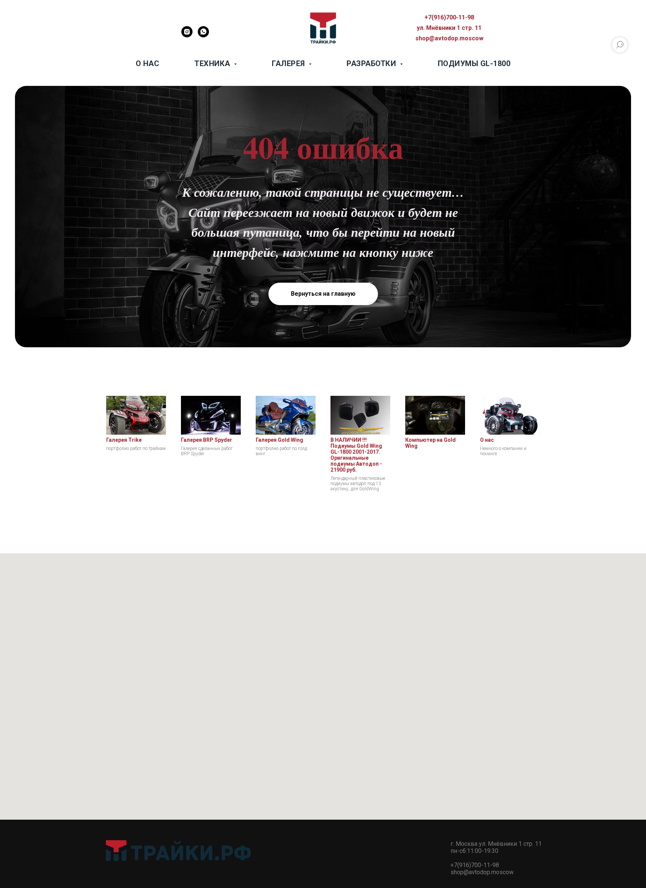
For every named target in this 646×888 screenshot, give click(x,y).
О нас (148, 63)
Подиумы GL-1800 (474, 63)
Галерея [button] (289, 63)
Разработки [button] (372, 63)
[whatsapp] (203, 35)
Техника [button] (213, 63)
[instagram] (187, 35)
